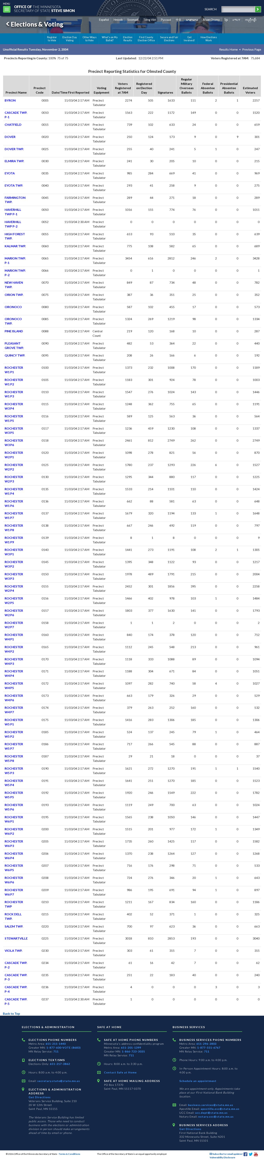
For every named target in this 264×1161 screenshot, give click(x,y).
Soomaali (132, 19)
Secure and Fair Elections (169, 39)
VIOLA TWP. (13, 950)
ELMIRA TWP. (14, 161)
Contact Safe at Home (120, 1072)
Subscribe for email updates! (227, 1153)
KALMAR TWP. (15, 246)
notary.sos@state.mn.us (216, 1116)
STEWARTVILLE (16, 938)
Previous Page (251, 49)
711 (56, 1051)
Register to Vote (52, 39)
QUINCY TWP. (15, 355)
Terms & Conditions (69, 1153)
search (211, 9)
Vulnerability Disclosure (222, 1157)
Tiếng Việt (149, 19)
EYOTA (10, 173)
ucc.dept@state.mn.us (211, 1112)
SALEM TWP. (14, 926)
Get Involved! (189, 39)
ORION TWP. (14, 294)
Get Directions (40, 1097)
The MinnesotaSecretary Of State (44, 9)
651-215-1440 (56, 1043)
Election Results (127, 39)
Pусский (166, 19)
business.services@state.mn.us (210, 1105)
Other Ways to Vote (90, 39)
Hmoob (118, 19)
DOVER (10, 137)
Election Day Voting (69, 39)
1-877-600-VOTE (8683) (63, 1047)
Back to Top (11, 1013)
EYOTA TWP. (14, 185)
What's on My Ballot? (110, 39)
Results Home (228, 49)
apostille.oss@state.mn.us (219, 1108)
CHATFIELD (13, 124)
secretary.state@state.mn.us (58, 1081)
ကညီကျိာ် (250, 19)
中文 (178, 19)
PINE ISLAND (14, 331)
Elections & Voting (37, 24)
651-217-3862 (60, 1063)
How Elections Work (209, 39)
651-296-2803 (206, 1043)
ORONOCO (13, 307)
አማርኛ (236, 19)
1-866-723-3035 (133, 1051)
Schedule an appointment (197, 1081)
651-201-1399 (131, 1047)
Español (104, 19)
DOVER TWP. (14, 149)
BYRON (10, 100)
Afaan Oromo (211, 19)
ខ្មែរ (226, 19)
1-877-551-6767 (208, 1047)
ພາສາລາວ (192, 19)
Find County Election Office (146, 39)
